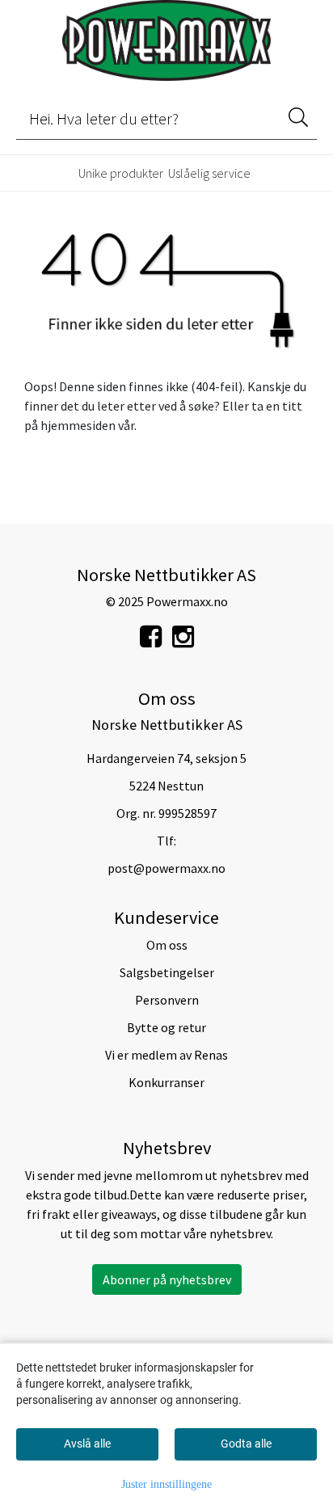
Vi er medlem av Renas (166, 1055)
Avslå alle (87, 1443)
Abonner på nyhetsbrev (167, 1279)
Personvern (167, 1000)
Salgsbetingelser (167, 972)
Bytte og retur (166, 1027)
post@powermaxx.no (166, 868)
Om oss (167, 945)
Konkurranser (166, 1082)
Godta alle (246, 1443)
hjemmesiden (78, 425)
